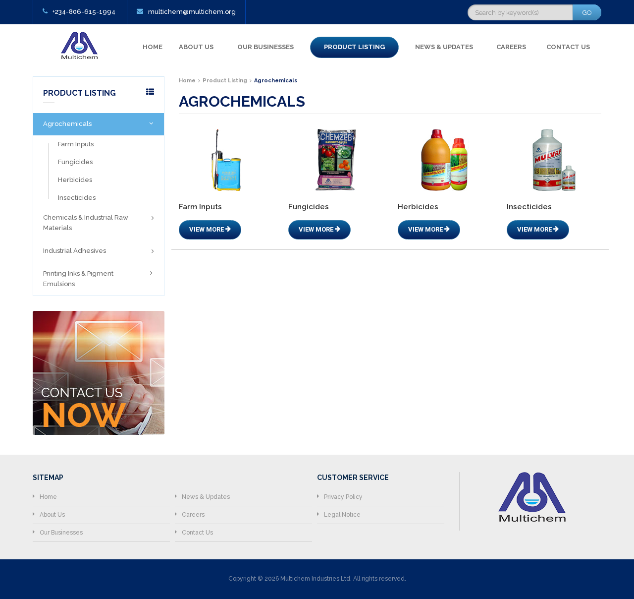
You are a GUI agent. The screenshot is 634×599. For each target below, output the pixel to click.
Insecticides (77, 197)
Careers (511, 47)
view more (207, 229)
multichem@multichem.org (192, 11)
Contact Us (568, 47)
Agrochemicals (67, 123)
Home (152, 47)
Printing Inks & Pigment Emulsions (78, 279)
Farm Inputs (76, 144)
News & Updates (444, 47)
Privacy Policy (343, 496)
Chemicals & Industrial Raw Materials (85, 223)
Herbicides (75, 179)
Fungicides (75, 162)
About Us (196, 47)
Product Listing (354, 47)
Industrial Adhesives (74, 250)
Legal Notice (342, 514)
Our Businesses (265, 47)
